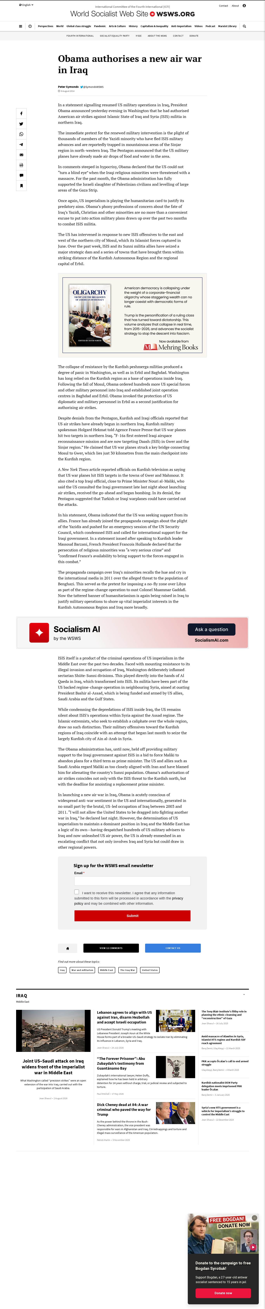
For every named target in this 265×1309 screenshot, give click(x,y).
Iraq (62, 970)
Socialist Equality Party (114, 35)
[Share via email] (21, 155)
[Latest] (30, 28)
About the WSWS (157, 35)
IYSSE (139, 35)
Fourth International (80, 35)
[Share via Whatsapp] (21, 134)
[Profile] (244, 6)
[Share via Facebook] (21, 113)
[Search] (244, 28)
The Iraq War (127, 970)
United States (150, 970)
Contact (223, 5)
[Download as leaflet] (21, 165)
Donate (194, 35)
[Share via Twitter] (21, 124)
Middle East (106, 970)
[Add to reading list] (21, 186)
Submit (133, 916)
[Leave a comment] (21, 175)
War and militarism (82, 970)
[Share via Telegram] (21, 144)
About (235, 5)
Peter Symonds (68, 87)
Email (78, 873)
